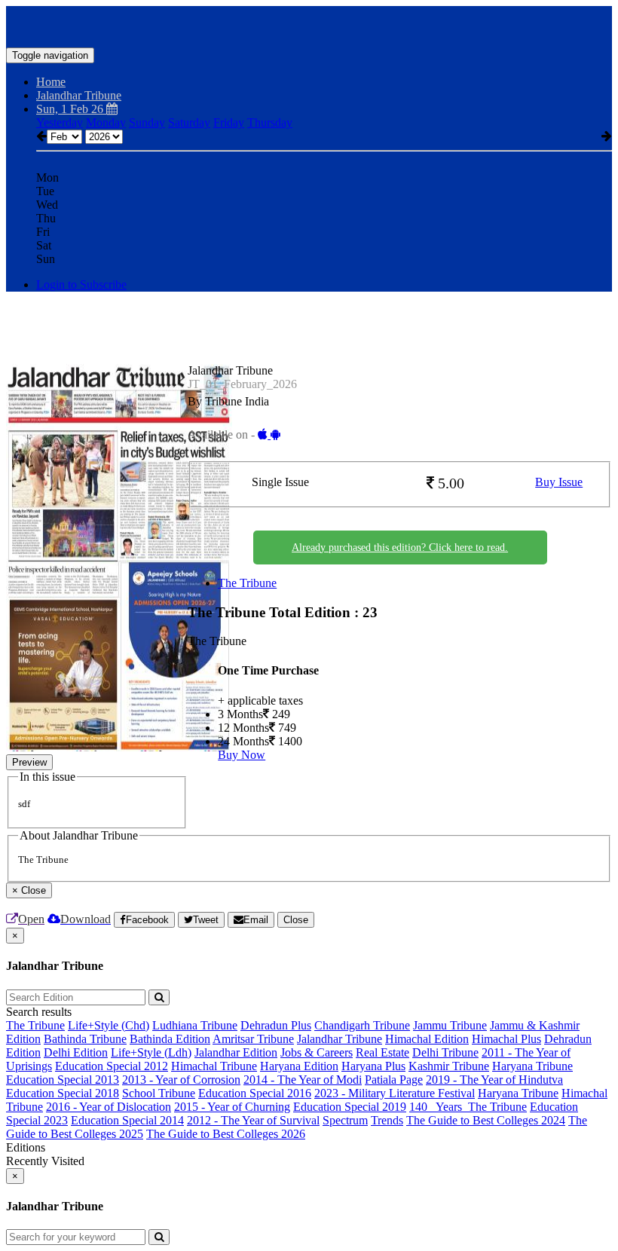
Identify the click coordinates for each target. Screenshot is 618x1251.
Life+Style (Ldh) (151, 1052)
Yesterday (59, 122)
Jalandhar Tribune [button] (78, 95)
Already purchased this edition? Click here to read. (400, 547)
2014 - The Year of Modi (302, 1079)
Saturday (189, 122)
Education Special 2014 (127, 1120)
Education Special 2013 (62, 1079)
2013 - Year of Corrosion (181, 1079)
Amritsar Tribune (253, 1038)
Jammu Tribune (450, 1025)
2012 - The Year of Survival (253, 1120)
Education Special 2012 (111, 1066)
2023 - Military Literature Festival (394, 1093)
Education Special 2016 (254, 1093)
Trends (387, 1120)
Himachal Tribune (214, 1066)
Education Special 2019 (349, 1106)
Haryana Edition (299, 1066)
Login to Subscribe (81, 284)
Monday (106, 122)
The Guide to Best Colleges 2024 (485, 1120)
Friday (228, 122)
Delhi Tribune (445, 1052)
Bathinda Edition (170, 1038)
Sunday (147, 122)
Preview (29, 762)
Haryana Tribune (532, 1066)
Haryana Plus (373, 1066)
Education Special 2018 (62, 1093)
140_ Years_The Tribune (468, 1106)
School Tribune (158, 1093)
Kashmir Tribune (448, 1066)
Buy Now (241, 754)
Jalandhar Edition (235, 1052)
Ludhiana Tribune (194, 1025)
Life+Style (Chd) (108, 1025)
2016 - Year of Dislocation (108, 1106)
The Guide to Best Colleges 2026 (225, 1133)
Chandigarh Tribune (362, 1025)
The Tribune (247, 583)
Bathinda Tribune (85, 1038)
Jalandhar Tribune (339, 1038)
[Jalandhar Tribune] (309, 25)
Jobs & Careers (316, 1052)
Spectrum (345, 1120)
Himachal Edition (427, 1038)
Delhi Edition (76, 1052)
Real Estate (382, 1052)
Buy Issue (559, 482)
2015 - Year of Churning (232, 1106)
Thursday (269, 122)
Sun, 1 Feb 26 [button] (71, 108)
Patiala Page (394, 1079)
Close (295, 919)
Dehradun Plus (275, 1025)
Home (51, 81)
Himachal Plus (506, 1038)
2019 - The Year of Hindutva (494, 1079)
